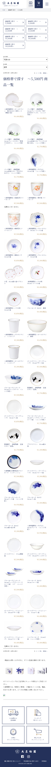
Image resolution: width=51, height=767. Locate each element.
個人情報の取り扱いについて (12, 761)
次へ (40, 73)
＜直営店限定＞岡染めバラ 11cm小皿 (14, 256)
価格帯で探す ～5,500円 (11, 22)
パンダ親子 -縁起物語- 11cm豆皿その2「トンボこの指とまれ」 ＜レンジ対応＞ (37, 141)
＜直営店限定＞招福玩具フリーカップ (14, 199)
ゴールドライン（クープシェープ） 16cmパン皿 (13, 417)
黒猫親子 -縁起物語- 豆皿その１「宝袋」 (36, 388)
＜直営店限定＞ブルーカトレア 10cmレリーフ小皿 (37, 229)
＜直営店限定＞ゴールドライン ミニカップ (14, 362)
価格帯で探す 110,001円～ (10, 45)
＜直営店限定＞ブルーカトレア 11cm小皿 (37, 256)
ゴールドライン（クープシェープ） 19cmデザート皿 (36, 362)
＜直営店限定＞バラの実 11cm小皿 (13, 309)
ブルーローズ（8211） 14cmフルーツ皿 (35, 581)
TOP (3, 10)
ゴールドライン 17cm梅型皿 (13, 555)
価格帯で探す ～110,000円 (34, 38)
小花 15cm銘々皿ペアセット (13, 282)
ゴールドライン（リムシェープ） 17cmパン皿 (37, 611)
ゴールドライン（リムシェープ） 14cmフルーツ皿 (14, 638)
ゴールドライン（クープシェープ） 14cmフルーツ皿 (36, 472)
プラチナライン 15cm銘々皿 (36, 445)
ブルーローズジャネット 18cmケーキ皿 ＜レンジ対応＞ (13, 499)
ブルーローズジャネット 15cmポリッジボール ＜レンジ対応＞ (13, 389)
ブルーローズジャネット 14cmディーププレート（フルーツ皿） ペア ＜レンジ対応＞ (13, 583)
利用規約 (44, 761)
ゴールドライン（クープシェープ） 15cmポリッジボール (37, 555)
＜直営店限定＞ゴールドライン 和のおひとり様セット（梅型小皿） (14, 111)
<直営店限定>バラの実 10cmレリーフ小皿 (35, 282)
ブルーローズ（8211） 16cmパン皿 (35, 498)
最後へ (45, 73)
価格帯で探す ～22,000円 (11, 30)
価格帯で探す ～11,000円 (34, 22)
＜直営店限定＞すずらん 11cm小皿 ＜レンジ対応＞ (36, 170)
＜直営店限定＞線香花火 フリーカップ (13, 229)
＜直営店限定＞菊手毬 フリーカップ (36, 199)
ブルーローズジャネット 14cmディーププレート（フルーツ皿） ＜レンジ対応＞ (36, 418)
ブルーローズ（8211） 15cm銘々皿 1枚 (12, 526)
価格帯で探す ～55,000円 (11, 38)
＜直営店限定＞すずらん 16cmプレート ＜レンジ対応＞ (36, 527)
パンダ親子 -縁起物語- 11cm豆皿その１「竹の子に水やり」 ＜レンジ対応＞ (13, 171)
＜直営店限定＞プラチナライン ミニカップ (14, 335)
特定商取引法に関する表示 (31, 761)
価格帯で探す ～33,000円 (34, 30)
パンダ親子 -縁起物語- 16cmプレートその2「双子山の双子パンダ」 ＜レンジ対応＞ (36, 111)
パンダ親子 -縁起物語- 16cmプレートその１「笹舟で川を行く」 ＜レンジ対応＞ (13, 142)
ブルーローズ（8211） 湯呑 (36, 308)
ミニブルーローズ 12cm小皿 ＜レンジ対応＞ (36, 638)
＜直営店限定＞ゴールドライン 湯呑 (37, 335)
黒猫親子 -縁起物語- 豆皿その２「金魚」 (13, 445)
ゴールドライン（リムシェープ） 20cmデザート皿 (14, 611)
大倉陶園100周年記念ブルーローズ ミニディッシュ (13, 472)
